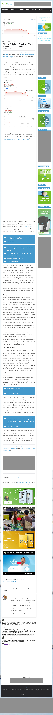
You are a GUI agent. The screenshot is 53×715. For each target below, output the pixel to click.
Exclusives (34, 9)
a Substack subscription (24, 52)
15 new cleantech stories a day (23, 482)
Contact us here (18, 477)
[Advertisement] (32, 4)
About (3, 11)
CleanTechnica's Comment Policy (10, 581)
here (23, 579)
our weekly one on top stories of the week (12, 484)
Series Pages (41, 9)
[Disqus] (19, 632)
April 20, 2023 (21, 241)
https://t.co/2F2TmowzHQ (13, 390)
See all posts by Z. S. (15, 615)
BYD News (22, 9)
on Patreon (32, 52)
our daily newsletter (26, 448)
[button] (8, 9)
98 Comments (10, 48)
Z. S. (6, 48)
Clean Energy (5, 9)
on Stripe (6, 54)
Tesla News (28, 9)
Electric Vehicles (14, 9)
